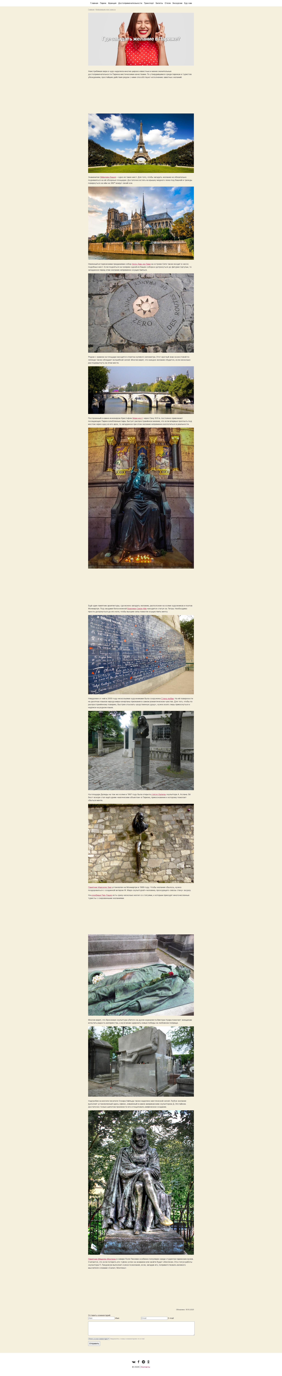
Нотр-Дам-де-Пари (141, 264)
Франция (112, 3)
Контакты (145, 1367)
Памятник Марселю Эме (99, 887)
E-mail (171, 1318)
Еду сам (188, 3)
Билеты (159, 3)
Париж (103, 3)
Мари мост (137, 418)
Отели (168, 3)
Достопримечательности (130, 3)
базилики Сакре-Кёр (137, 608)
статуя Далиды (158, 794)
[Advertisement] (141, 96)
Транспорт (149, 3)
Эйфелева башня (108, 177)
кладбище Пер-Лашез (101, 895)
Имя (117, 1318)
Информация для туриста (106, 9)
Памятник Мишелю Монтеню (102, 1259)
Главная (94, 3)
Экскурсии (177, 3)
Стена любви (167, 698)
